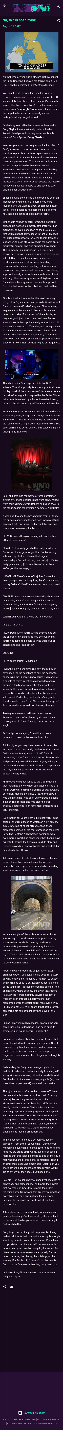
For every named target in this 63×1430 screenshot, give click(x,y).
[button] (58, 20)
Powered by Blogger (33, 1412)
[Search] (58, 7)
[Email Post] (11, 1288)
